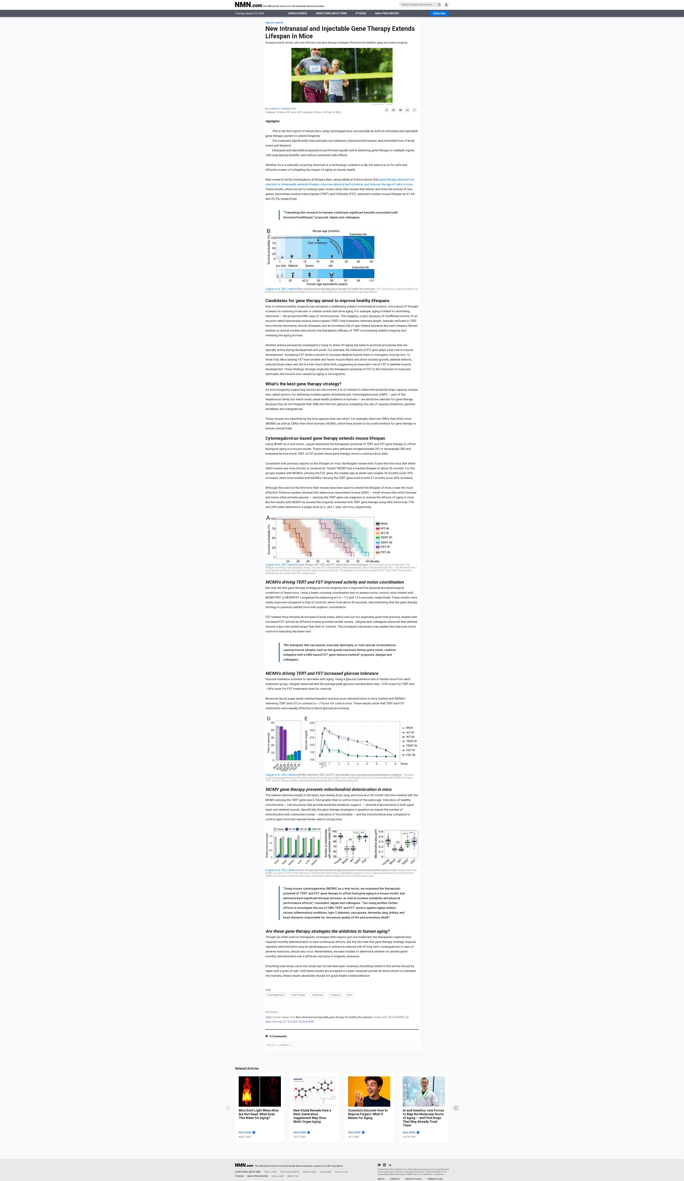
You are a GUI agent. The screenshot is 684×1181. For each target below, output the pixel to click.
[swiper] (456, 1108)
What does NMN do (289, 1172)
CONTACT (395, 1179)
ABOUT (381, 1179)
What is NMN (270, 1172)
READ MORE (245, 1132)
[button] (386, 110)
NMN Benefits (309, 1172)
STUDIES (361, 13)
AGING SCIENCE (297, 13)
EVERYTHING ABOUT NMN (331, 13)
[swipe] (228, 1108)
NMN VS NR (293, 1176)
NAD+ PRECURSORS (387, 13)
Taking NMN (325, 1172)
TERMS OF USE (435, 1179)
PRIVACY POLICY (413, 1179)
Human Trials (341, 1172)
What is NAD (277, 1176)
